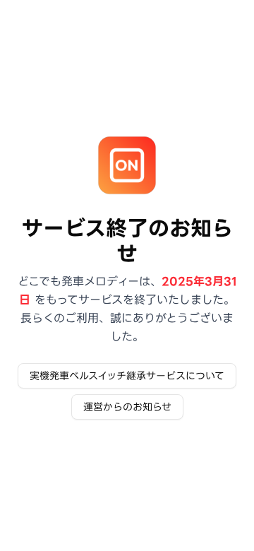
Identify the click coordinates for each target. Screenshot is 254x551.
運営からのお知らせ (127, 407)
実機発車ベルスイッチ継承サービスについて (127, 376)
